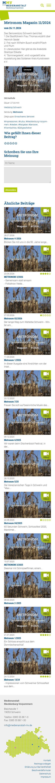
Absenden (10, 189)
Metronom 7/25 (11, 401)
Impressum (46, 777)
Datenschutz (45, 773)
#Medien (13, 124)
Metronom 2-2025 (12, 603)
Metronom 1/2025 (12, 638)
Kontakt (47, 760)
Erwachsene (20, 116)
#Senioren (33, 124)
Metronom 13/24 (12, 679)
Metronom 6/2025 (12, 440)
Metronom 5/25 (11, 481)
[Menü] (48, 5)
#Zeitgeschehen (24, 128)
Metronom (18, 112)
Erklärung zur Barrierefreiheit (38, 767)
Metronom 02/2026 (13, 318)
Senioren (30, 116)
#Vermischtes (10, 128)
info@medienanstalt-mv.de (18, 725)
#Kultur (21, 121)
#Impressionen (11, 121)
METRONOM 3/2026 (13, 277)
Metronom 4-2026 (12, 238)
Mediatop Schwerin (13, 107)
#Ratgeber (23, 124)
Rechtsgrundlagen (42, 764)
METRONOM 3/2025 (13, 564)
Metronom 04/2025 (13, 523)
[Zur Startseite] (14, 5)
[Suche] (43, 5)
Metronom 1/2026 (12, 360)
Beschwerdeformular (41, 770)
